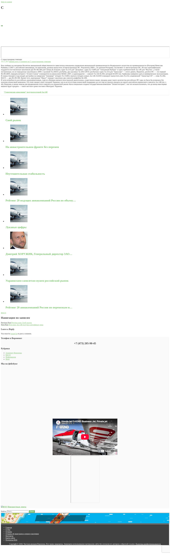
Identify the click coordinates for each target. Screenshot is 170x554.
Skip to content (6, 2)
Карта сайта (10, 39)
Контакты (9, 37)
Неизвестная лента (17, 507)
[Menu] (2, 25)
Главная (9, 29)
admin (11, 13)
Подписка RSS (11, 41)
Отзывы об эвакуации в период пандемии (22, 35)
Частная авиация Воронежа (12, 17)
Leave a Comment (32, 13)
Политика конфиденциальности (148, 544)
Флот (8, 359)
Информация (11, 357)
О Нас (8, 31)
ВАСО (3, 313)
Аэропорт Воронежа (14, 353)
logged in (14, 334)
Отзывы (9, 33)
